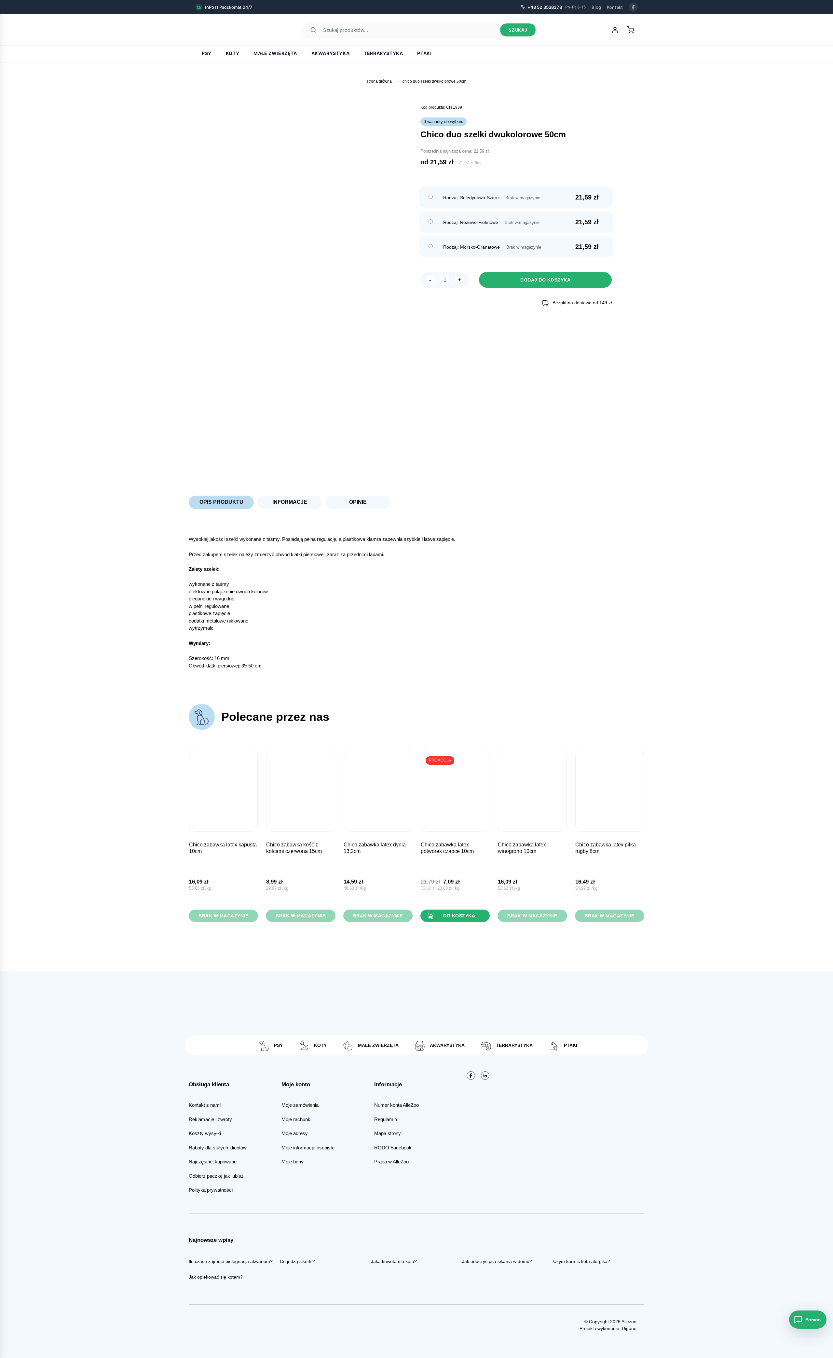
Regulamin (385, 1119)
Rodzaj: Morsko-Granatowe (471, 247)
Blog (596, 7)
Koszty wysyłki (205, 1133)
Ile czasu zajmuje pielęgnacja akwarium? (231, 1261)
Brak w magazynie (223, 915)
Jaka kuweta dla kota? (394, 1261)
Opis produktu (221, 502)
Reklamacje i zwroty (210, 1119)
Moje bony (292, 1161)
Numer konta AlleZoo (396, 1105)
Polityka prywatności (211, 1190)
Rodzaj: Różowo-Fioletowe (470, 222)
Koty (232, 53)
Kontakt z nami (205, 1105)
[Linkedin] (485, 1075)
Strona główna (379, 81)
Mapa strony (387, 1133)
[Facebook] (633, 7)
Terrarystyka (383, 53)
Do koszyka (459, 915)
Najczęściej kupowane (213, 1161)
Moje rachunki (296, 1119)
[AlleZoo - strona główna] (218, 30)
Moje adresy (294, 1133)
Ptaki (424, 53)
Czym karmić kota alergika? (581, 1261)
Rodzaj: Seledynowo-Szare (471, 197)
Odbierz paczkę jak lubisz (216, 1176)
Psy (207, 53)
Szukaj (518, 30)
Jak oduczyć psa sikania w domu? (497, 1261)
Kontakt (615, 7)
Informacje (289, 502)
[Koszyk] (630, 30)
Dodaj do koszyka (545, 279)
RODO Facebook (393, 1147)
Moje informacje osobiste (308, 1147)
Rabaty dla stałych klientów (218, 1147)
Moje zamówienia (300, 1105)
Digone (629, 1328)
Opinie (358, 502)
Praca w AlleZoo (391, 1161)
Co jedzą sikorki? (297, 1261)
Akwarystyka (330, 53)
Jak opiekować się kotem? (216, 1277)
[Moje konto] (615, 30)
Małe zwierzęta (275, 53)
